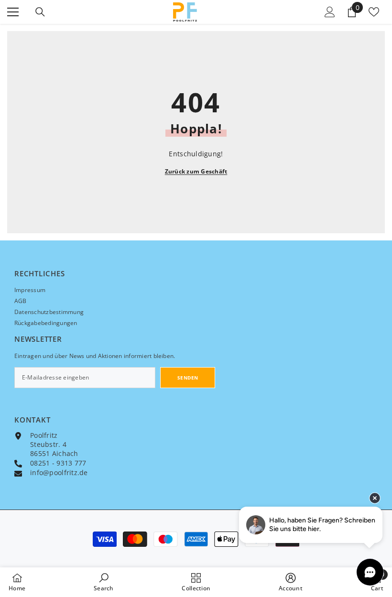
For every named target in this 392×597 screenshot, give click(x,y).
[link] (104, 582)
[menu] (13, 12)
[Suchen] (40, 12)
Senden (187, 377)
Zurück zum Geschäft (196, 171)
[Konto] (330, 12)
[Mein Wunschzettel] (374, 12)
